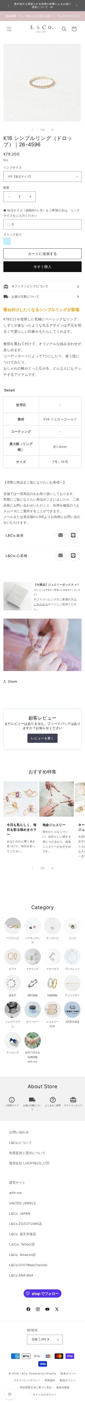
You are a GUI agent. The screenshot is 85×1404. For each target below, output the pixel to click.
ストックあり (12, 234)
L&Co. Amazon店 (22, 1255)
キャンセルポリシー (45, 1394)
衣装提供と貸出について (27, 1153)
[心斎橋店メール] (61, 555)
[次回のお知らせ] (77, 5)
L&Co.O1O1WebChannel (28, 1265)
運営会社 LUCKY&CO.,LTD (29, 1163)
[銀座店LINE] (73, 535)
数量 (6, 187)
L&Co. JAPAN (20, 1213)
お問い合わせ (19, 1132)
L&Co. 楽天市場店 (22, 1234)
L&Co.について (20, 1142)
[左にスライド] (33, 130)
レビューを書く (42, 738)
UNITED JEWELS (22, 1203)
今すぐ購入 (43, 267)
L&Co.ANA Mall (21, 1275)
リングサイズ (12, 167)
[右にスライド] (53, 130)
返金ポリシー (68, 1373)
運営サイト (17, 1182)
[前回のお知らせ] (8, 5)
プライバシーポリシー (27, 1380)
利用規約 (50, 1380)
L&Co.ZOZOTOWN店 (25, 1224)
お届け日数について (32, 1104)
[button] (9, 29)
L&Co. (24, 1373)
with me (15, 1193)
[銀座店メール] (61, 535)
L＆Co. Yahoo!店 (22, 1244)
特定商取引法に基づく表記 (36, 1387)
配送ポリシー (68, 1380)
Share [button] (12, 681)
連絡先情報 (63, 1387)
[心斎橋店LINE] (73, 555)
